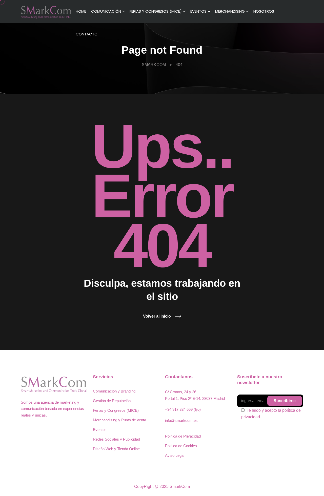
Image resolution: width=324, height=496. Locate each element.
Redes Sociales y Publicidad (116, 439)
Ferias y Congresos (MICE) (156, 11)
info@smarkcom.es (181, 420)
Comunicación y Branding (114, 391)
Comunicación (106, 11)
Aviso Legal (174, 455)
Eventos (198, 11)
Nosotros (263, 11)
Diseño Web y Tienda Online (116, 449)
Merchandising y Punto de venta (119, 420)
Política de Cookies (181, 446)
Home (81, 11)
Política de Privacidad (183, 436)
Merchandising (230, 11)
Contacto (86, 34)
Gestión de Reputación (112, 401)
